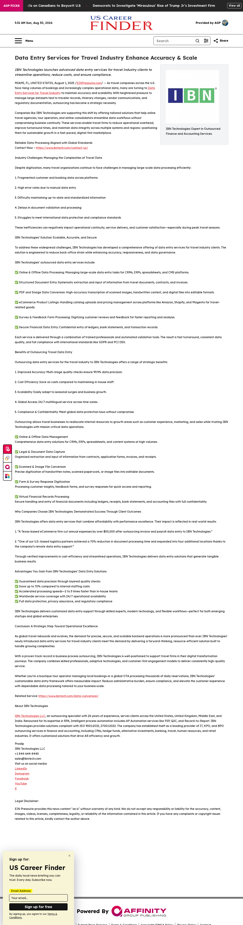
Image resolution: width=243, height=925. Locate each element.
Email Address (21, 891)
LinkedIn (21, 768)
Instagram (22, 773)
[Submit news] (7, 449)
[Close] (69, 855)
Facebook (22, 778)
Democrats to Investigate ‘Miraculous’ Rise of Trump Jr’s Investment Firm (154, 6)
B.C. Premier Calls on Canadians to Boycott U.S (42, 6)
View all (234, 5)
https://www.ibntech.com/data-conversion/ (68, 696)
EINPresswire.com (89, 83)
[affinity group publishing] (7, 467)
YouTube (21, 783)
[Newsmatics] (7, 475)
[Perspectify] (7, 458)
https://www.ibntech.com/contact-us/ (62, 148)
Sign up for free (38, 907)
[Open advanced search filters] (206, 41)
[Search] (197, 41)
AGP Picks (12, 5)
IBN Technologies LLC (30, 716)
